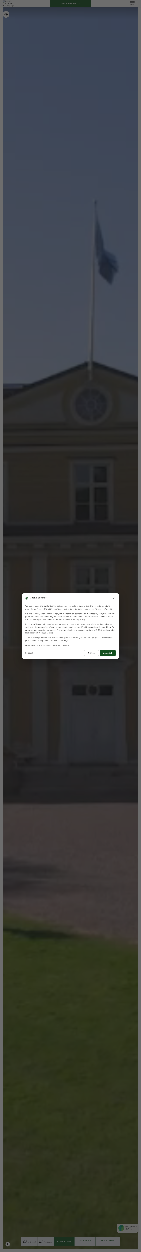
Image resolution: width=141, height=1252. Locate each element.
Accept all (107, 653)
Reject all (29, 653)
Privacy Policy (79, 619)
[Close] (114, 598)
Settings (91, 653)
